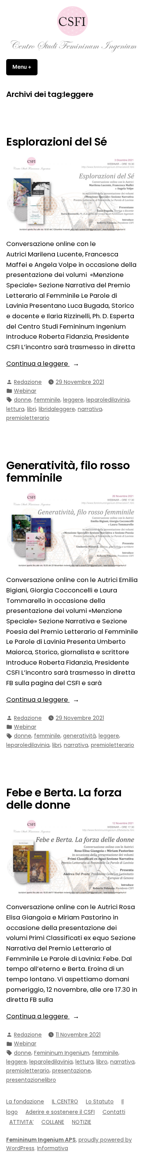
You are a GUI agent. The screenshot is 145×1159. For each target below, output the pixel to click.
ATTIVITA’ (21, 1122)
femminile (47, 400)
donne (22, 400)
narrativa (90, 409)
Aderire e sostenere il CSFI (60, 1112)
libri (31, 409)
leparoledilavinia (108, 400)
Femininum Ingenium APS (41, 1140)
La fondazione (25, 1101)
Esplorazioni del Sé (56, 141)
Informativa (52, 1148)
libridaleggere (57, 409)
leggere (73, 400)
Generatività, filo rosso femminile (68, 471)
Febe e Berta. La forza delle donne (64, 799)
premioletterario (27, 418)
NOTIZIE (81, 1122)
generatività (79, 736)
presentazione (71, 1070)
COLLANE (52, 1122)
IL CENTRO (65, 1101)
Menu (25, 67)
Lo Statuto (100, 1101)
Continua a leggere (57, 364)
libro (101, 1062)
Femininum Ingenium (61, 1053)
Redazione (28, 382)
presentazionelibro (31, 1080)
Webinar (25, 391)
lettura (15, 409)
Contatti (113, 1112)
